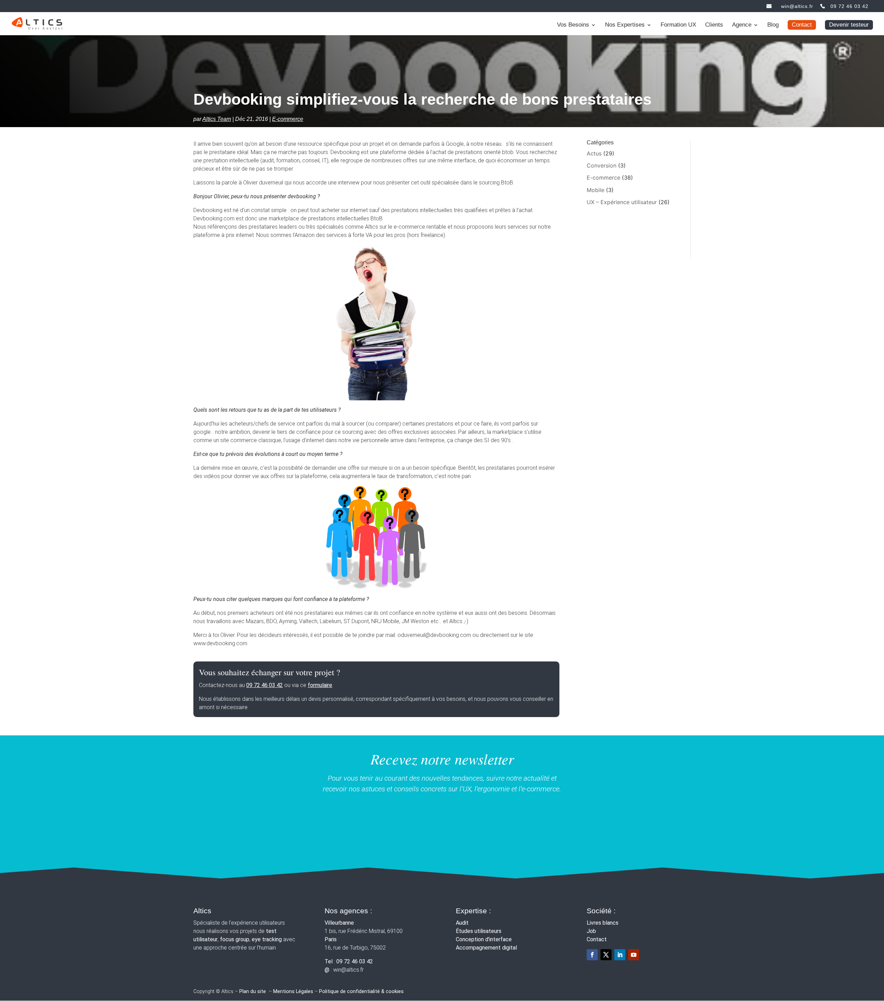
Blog (773, 25)
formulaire (320, 685)
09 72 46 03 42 (849, 6)
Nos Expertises (625, 25)
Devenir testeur (849, 24)
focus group (234, 939)
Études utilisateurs (478, 931)
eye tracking (267, 939)
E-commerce (287, 119)
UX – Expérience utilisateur (622, 202)
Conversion (601, 165)
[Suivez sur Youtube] (633, 954)
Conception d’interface (484, 939)
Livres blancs (602, 922)
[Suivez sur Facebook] (592, 954)
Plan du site (252, 991)
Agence (741, 25)
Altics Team (216, 119)
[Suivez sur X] (606, 954)
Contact (802, 24)
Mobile (595, 190)
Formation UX (678, 25)
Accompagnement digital (486, 947)
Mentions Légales (293, 991)
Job (591, 931)
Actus (594, 153)
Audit (462, 922)
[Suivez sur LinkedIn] (619, 954)
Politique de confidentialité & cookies (361, 991)
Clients (714, 25)
